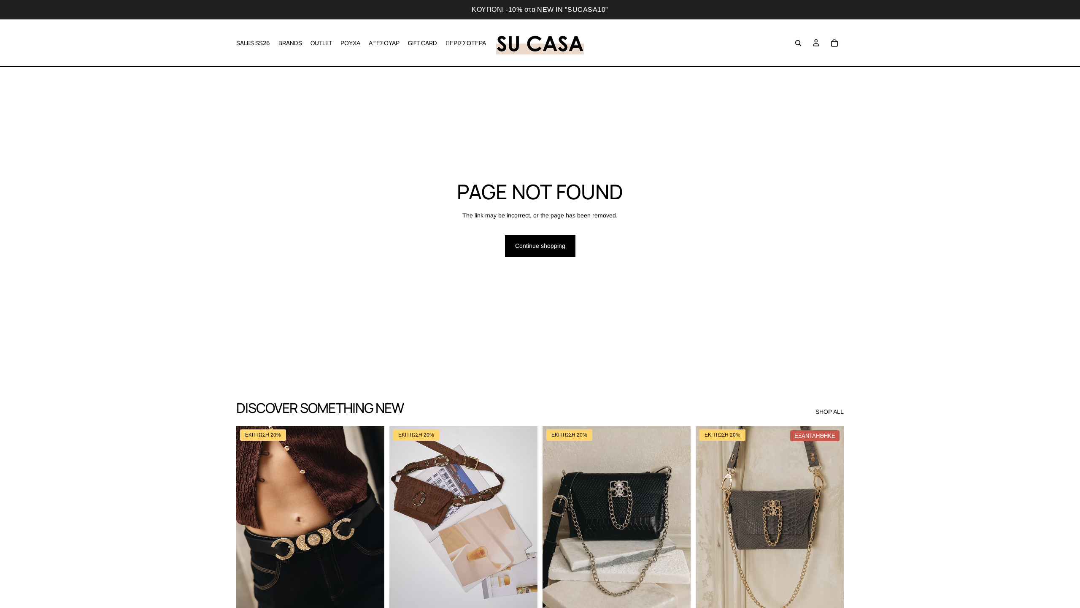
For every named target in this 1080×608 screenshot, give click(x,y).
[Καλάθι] (834, 43)
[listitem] (465, 43)
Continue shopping (540, 245)
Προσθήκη (378, 597)
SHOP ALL (829, 411)
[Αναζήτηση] (798, 43)
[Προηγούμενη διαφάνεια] (249, 519)
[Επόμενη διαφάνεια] (371, 519)
